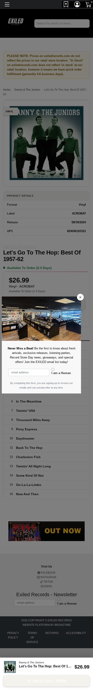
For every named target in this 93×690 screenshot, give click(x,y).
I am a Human (61, 373)
